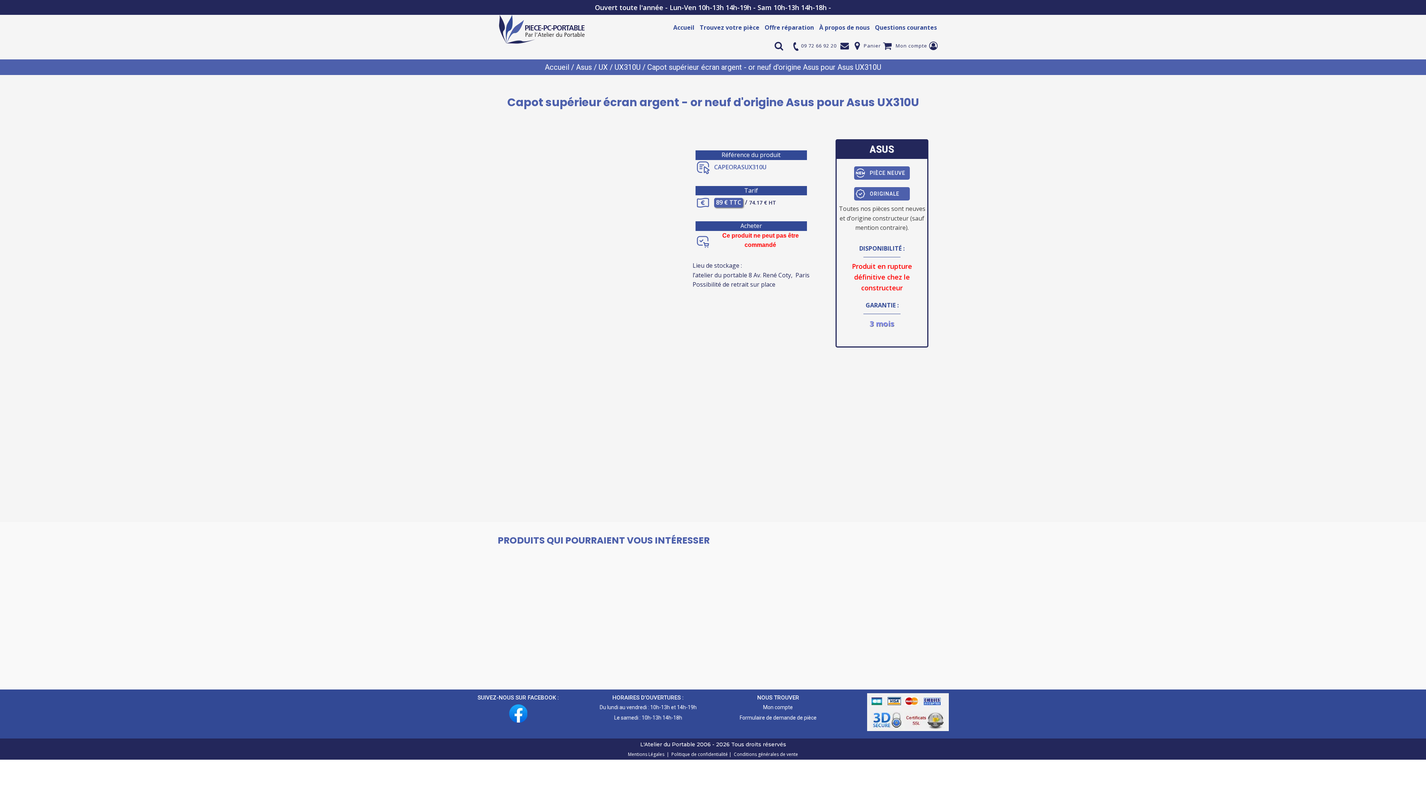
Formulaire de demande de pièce (778, 718)
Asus (584, 67)
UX (603, 67)
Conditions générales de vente (765, 754)
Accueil (683, 27)
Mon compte (911, 45)
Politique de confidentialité (698, 754)
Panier (872, 45)
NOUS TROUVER (778, 697)
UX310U (628, 67)
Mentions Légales (646, 754)
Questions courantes (906, 27)
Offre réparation (789, 27)
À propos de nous (844, 27)
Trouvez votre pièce (729, 27)
